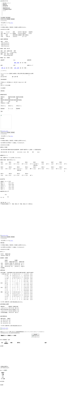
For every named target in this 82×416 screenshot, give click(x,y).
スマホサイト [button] (41, 331)
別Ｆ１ (65, 168)
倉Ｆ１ (31, 175)
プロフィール (3, 19)
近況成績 (8, 19)
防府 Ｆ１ (3, 182)
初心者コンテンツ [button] (7, 3)
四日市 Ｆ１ (3, 185)
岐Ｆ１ (15, 168)
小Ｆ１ (21, 168)
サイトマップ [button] (28, 331)
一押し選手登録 (3, 20)
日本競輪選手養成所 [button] (7, 9)
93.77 (26, 36)
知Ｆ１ (37, 163)
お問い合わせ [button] (12, 331)
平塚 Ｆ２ (3, 184)
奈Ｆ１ (7, 163)
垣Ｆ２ (7, 175)
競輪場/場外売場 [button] (6, 8)
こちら (11, 22)
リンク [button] (4, 10)
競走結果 (35, 334)
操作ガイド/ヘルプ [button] (4, 331)
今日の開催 (3, 17)
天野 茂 (3, 67)
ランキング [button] (5, 6)
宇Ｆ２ (47, 168)
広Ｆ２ (15, 163)
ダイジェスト (37, 336)
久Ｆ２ (31, 163)
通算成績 (12, 19)
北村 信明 (16, 67)
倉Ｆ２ (47, 163)
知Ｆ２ (39, 168)
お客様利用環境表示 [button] (19, 331)
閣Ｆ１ (31, 168)
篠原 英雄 (16, 62)
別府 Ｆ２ (3, 188)
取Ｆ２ (57, 168)
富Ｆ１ (23, 163)
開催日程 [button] (5, 4)
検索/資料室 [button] (5, 5)
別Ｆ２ (7, 168)
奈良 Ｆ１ (3, 187)
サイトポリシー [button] (34, 331)
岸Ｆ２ (65, 163)
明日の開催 (8, 17)
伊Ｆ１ (57, 163)
